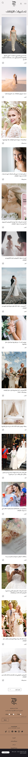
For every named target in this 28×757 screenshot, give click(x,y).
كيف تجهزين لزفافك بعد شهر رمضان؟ (15, 94)
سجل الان (5, 752)
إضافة (5, 720)
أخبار (25, 263)
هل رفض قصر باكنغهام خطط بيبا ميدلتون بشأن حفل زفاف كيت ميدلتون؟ (14, 473)
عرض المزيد (17, 689)
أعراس (25, 62)
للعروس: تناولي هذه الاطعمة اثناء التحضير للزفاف (14, 676)
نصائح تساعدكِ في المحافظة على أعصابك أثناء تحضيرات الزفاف (14, 175)
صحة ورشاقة (24, 143)
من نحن (14, 744)
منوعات (7, 714)
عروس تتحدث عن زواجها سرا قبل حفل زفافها (15, 343)
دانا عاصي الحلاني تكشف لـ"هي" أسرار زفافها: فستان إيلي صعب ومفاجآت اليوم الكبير (14, 58)
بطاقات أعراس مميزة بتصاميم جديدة (16, 556)
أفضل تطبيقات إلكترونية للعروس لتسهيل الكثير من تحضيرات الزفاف (14, 223)
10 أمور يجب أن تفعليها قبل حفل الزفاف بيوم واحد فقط (14, 391)
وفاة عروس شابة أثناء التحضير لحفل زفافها (14, 426)
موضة (18, 714)
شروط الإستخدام (14, 741)
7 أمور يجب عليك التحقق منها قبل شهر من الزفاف (14, 307)
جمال (11, 714)
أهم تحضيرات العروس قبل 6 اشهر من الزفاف (15, 259)
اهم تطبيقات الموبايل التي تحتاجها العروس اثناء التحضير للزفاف (16, 592)
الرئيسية (14, 737)
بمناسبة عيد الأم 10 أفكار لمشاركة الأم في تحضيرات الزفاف (14, 509)
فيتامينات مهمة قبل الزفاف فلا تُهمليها (14, 140)
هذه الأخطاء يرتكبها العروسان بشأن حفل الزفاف (14, 640)
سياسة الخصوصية (14, 747)
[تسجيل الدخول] (21, 3)
